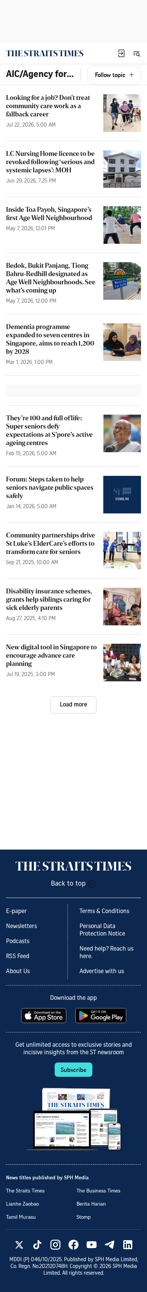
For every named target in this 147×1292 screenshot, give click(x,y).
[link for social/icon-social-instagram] (55, 1245)
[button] (121, 53)
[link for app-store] (44, 1015)
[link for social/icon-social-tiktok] (37, 1245)
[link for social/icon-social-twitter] (19, 1245)
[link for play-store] (101, 1015)
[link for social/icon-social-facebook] (73, 1245)
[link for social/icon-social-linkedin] (128, 1245)
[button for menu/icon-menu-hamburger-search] (136, 53)
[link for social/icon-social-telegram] (110, 1245)
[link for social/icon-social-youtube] (92, 1245)
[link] (44, 53)
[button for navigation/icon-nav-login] (121, 53)
